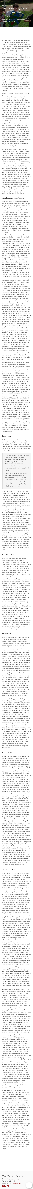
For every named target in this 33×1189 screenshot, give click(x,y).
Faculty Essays (8, 5)
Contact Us (17, 1183)
